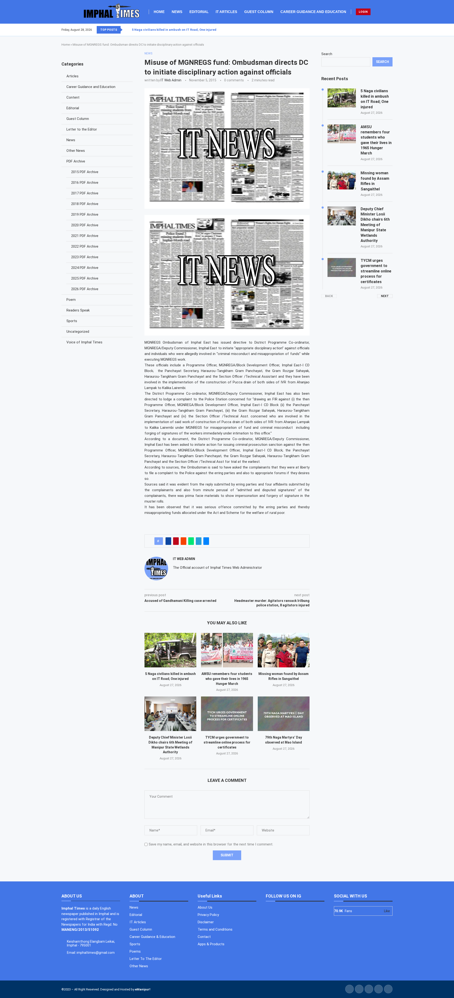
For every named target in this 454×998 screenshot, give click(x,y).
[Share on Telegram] (198, 541)
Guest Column (258, 12)
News (177, 12)
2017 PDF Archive (84, 193)
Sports (71, 321)
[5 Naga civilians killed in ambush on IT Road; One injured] (170, 650)
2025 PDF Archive (84, 278)
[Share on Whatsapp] (191, 541)
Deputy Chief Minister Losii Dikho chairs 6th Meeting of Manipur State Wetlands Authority (375, 225)
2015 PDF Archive (84, 172)
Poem (71, 300)
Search (326, 54)
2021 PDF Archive (84, 236)
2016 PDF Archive (84, 182)
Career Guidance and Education (313, 12)
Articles (72, 76)
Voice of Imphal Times (84, 342)
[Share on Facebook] (168, 541)
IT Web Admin (171, 80)
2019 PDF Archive (84, 214)
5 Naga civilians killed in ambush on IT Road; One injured (174, 29)
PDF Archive (75, 161)
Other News (75, 151)
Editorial (199, 12)
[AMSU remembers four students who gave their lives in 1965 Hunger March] (227, 650)
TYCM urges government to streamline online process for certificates (227, 742)
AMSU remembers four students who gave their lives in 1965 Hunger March (226, 678)
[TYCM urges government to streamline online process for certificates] (227, 713)
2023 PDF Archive (84, 257)
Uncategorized (77, 331)
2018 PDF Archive (84, 204)
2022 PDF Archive (84, 246)
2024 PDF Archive (84, 268)
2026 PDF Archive (84, 289)
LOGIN (363, 11)
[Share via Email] (206, 541)
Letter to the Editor (81, 129)
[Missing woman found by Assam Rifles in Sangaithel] (284, 650)
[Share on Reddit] (183, 541)
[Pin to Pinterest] (176, 541)
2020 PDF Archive (84, 225)
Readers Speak (78, 310)
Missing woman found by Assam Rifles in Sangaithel (375, 181)
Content (72, 97)
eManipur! (142, 989)
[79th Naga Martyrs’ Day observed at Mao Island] (284, 713)
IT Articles (226, 12)
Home (159, 12)
